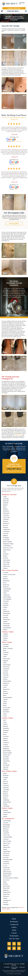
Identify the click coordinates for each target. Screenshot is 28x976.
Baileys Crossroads (8, 648)
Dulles (4, 734)
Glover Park (6, 863)
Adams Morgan (7, 820)
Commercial (14, 924)
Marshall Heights (7, 873)
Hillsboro (5, 740)
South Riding (6, 761)
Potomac (5, 556)
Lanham (5, 607)
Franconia (5, 673)
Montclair (5, 793)
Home (14, 919)
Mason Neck (6, 689)
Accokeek (5, 572)
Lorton (4, 687)
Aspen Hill (5, 498)
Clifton (5, 656)
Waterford (5, 769)
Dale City (5, 781)
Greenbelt (5, 603)
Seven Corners (6, 707)
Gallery (14, 927)
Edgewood (5, 845)
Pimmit (5, 703)
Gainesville (6, 785)
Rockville (5, 558)
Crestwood (5, 839)
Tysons (5, 713)
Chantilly (5, 654)
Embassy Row (6, 847)
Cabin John (6, 515)
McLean (5, 691)
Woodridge (6, 904)
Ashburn (5, 724)
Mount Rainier (6, 613)
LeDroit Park (6, 867)
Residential (14, 922)
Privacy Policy (14, 967)
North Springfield (7, 697)
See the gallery (14, 223)
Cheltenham (6, 591)
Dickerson (5, 527)
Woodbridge (6, 806)
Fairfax (5, 662)
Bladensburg (6, 580)
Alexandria (6, 644)
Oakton (5, 701)
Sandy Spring (6, 560)
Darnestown (6, 523)
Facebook (14, 944)
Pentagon (5, 638)
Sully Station (6, 711)
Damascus (5, 521)
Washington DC (7, 900)
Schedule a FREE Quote (14, 8)
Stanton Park (6, 894)
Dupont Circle (6, 843)
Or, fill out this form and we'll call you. (14, 471)
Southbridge (6, 800)
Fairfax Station (6, 664)
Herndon (5, 679)
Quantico (5, 798)
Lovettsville (6, 746)
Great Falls (5, 675)
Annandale (5, 646)
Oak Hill (5, 699)
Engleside (5, 660)
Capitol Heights (7, 588)
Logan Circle (6, 869)
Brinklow (5, 509)
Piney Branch (6, 886)
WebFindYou (18, 973)
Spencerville (6, 564)
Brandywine (6, 584)
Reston (5, 705)
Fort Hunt (5, 671)
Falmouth (5, 810)
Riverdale (5, 617)
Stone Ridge (6, 765)
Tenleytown (6, 896)
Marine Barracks (7, 871)
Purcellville (6, 757)
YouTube (9, 948)
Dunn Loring (6, 658)
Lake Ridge (6, 789)
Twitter (19, 944)
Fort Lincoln (6, 853)
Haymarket (6, 787)
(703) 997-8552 (13, 11)
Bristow (5, 773)
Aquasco (5, 576)
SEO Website (10, 973)
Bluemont (5, 726)
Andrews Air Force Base (9, 574)
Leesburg (5, 744)
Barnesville (6, 500)
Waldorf (5, 629)
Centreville (5, 652)
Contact (14, 933)
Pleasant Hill (6, 888)
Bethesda (5, 505)
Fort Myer (5, 636)
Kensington (6, 537)
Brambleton (6, 728)
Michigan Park (6, 876)
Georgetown (6, 861)
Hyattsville (5, 605)
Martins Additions (7, 541)
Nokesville (5, 796)
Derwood (5, 525)
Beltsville (5, 578)
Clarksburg (6, 519)
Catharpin (5, 777)
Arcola (4, 722)
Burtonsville (6, 513)
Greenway (5, 677)
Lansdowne (6, 742)
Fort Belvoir (6, 669)
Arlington (5, 634)
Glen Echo (5, 533)
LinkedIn (14, 948)
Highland (5, 535)
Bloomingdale (6, 824)
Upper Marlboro (7, 627)
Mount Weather (7, 750)
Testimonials (14, 936)
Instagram (9, 944)
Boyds (4, 507)
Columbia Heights (7, 837)
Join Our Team (14, 939)
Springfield (6, 709)
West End (5, 902)
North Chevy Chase (8, 547)
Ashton (5, 496)
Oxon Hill (5, 615)
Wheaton (5, 568)
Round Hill (6, 759)
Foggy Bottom (6, 851)
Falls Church (6, 666)
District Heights (7, 597)
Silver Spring (6, 562)
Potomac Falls (6, 754)
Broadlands (6, 730)
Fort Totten (6, 857)
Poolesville (5, 554)
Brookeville (6, 511)
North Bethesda (7, 545)
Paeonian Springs (7, 752)
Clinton (5, 593)
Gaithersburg (6, 529)
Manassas (5, 791)
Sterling (5, 763)
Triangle (5, 804)
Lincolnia (5, 685)
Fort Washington (7, 599)
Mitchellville (6, 611)
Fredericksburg (6, 812)
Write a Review (2, 11)
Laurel (4, 609)
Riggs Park (6, 890)
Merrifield (5, 693)
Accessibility (7, 967)
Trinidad (5, 898)
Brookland (5, 831)
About (14, 930)
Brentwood (6, 586)
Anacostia (5, 822)
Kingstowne (6, 683)
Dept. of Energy (7, 841)
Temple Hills (6, 625)
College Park (6, 595)
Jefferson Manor (7, 681)
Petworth (5, 884)
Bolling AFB (6, 826)
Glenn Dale (6, 601)
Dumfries (5, 783)
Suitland (5, 621)
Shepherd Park (6, 892)
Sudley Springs (7, 802)
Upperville (5, 767)
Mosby (5, 695)
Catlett (4, 779)
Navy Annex (6, 880)
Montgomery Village (8, 543)
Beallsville (5, 503)
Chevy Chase (6, 517)
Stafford (5, 816)
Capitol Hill (6, 833)
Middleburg (6, 748)
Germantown (6, 531)
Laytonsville (6, 539)
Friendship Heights (7, 859)
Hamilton (5, 738)
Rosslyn (5, 640)
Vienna (5, 715)
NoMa (4, 882)
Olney (4, 552)
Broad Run (6, 775)
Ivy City (5, 865)
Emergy (5, 849)
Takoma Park (6, 566)
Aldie (4, 720)
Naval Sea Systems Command (10, 878)
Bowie (4, 582)
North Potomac (7, 550)
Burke (4, 650)
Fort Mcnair (6, 855)
